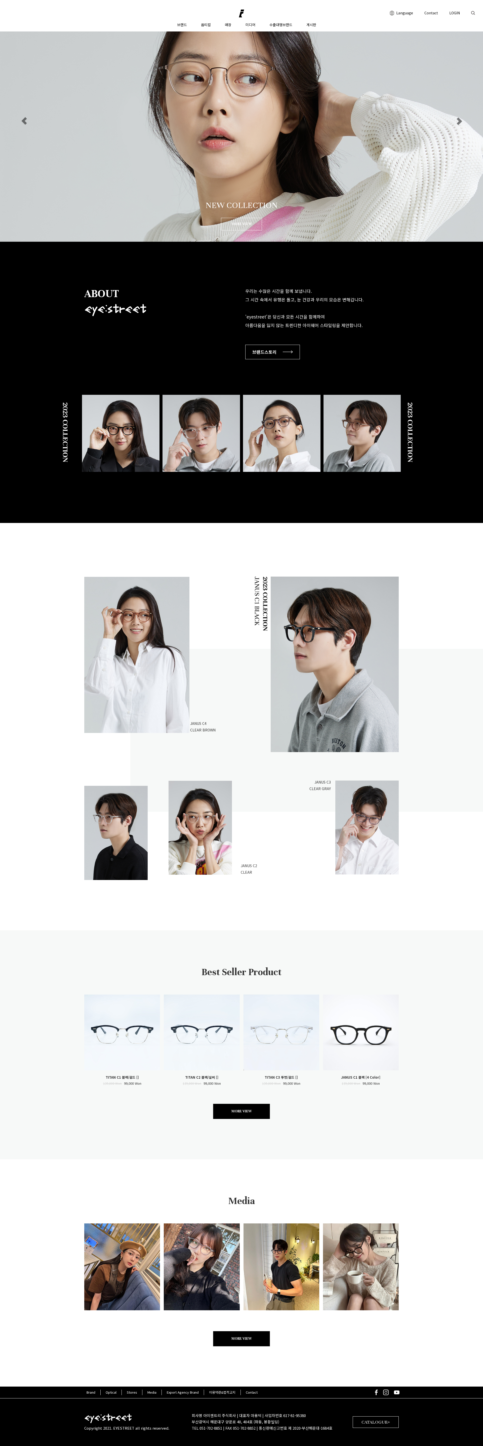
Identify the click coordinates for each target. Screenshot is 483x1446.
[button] (24, 121)
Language (404, 12)
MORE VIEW (241, 224)
